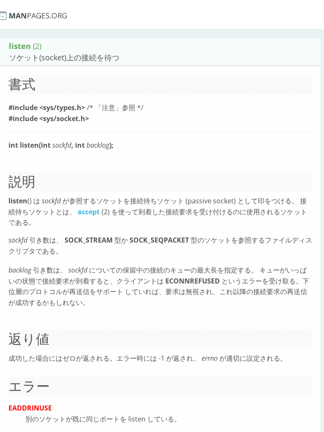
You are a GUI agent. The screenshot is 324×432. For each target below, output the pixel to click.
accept (89, 211)
